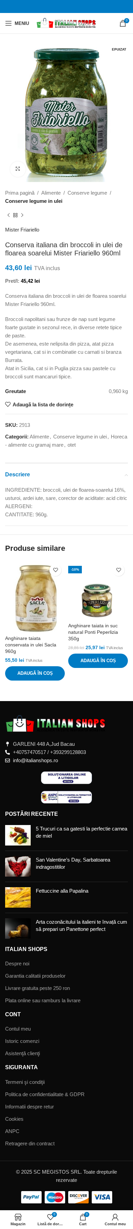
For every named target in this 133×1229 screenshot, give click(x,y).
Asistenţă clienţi (22, 1053)
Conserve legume (87, 193)
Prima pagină (19, 193)
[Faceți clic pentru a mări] (18, 169)
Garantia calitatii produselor (35, 976)
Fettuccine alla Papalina (62, 891)
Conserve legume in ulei (33, 201)
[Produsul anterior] (8, 215)
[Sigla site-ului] (66, 23)
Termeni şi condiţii (25, 1082)
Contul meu (18, 1029)
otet (72, 445)
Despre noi (17, 963)
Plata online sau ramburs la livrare (42, 1000)
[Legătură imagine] (56, 723)
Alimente (51, 193)
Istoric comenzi (22, 1041)
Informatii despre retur (29, 1106)
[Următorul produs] (22, 215)
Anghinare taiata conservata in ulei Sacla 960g (30, 645)
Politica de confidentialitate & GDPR (45, 1094)
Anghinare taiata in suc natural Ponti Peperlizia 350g (93, 632)
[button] (35, 673)
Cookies (14, 1119)
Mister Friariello (22, 230)
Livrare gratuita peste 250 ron (37, 988)
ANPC (12, 1131)
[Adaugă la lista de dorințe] (55, 570)
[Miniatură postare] (18, 835)
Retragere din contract (30, 1143)
